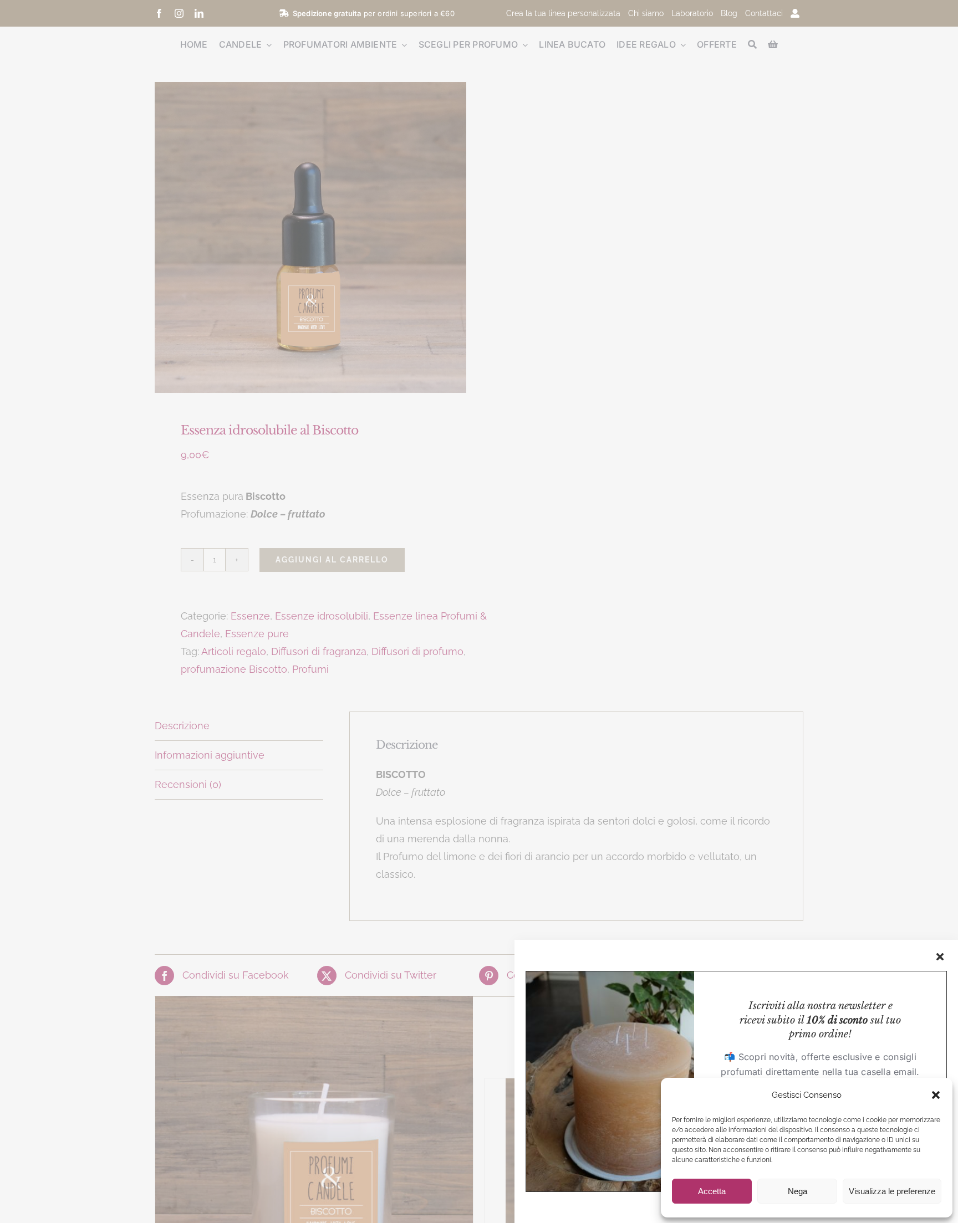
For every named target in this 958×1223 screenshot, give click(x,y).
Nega (797, 1191)
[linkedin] (199, 13)
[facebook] (159, 13)
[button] (935, 1095)
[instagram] (179, 13)
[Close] (940, 957)
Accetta (712, 1191)
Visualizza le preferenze (892, 1191)
